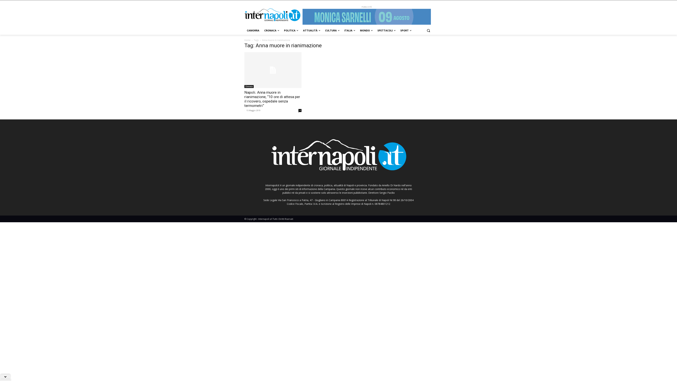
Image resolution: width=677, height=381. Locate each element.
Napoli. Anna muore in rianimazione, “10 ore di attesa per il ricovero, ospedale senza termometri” (272, 99)
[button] (428, 30)
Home (247, 40)
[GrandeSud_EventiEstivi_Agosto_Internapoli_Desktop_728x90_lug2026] (367, 17)
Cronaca (249, 86)
